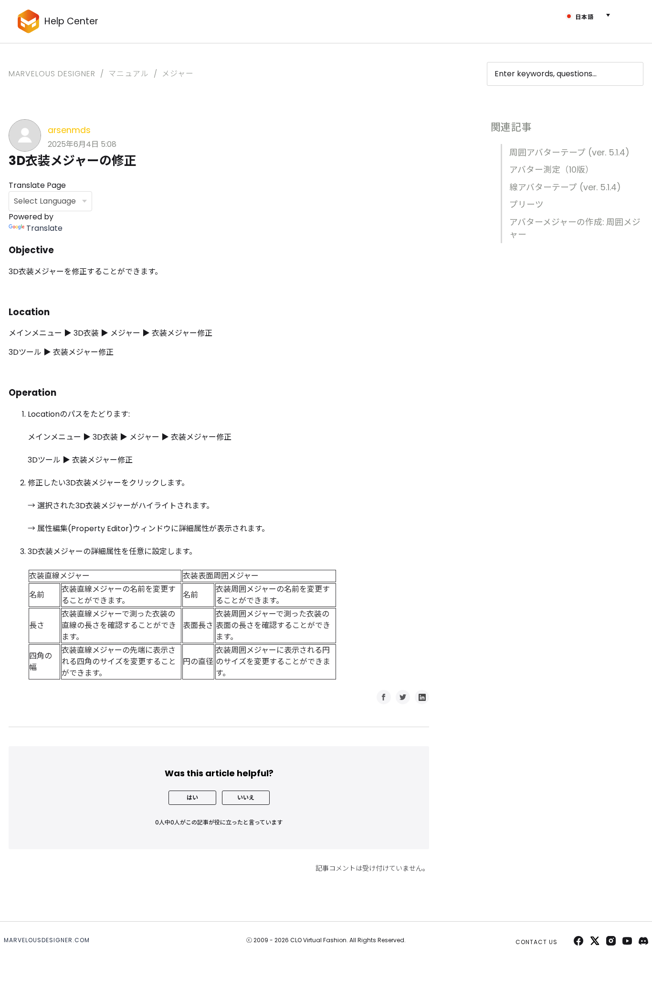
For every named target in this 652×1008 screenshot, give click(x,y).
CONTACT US (536, 942)
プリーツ (526, 204)
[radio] (192, 798)
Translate (44, 228)
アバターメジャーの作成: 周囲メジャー (575, 228)
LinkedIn (422, 697)
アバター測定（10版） (551, 169)
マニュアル (128, 73)
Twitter (403, 697)
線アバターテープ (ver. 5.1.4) (565, 187)
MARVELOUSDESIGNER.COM (47, 940)
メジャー (178, 73)
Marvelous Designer (52, 73)
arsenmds (69, 130)
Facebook (383, 697)
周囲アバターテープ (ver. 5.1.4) (569, 152)
